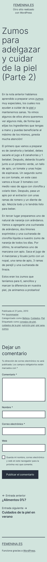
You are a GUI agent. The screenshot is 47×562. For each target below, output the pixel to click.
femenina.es (23, 5)
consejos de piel (28, 321)
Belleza (26, 318)
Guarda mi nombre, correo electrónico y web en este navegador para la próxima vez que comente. (25, 461)
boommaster (12, 314)
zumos (39, 98)
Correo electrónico (13, 424)
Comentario (9, 374)
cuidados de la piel (11, 325)
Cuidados (35, 318)
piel (31, 107)
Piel (43, 318)
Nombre (7, 407)
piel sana (40, 325)
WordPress (29, 550)
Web (4, 440)
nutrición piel (28, 325)
